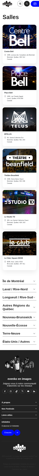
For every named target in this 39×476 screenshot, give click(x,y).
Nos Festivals (8, 409)
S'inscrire (7, 433)
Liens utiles (7, 415)
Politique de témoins (27, 467)
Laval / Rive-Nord (15, 289)
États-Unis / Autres (16, 341)
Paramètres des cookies (19, 469)
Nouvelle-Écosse (15, 325)
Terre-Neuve (11, 333)
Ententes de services (27, 464)
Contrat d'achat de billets (11, 467)
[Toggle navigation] (20, 4)
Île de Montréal (13, 281)
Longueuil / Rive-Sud (18, 297)
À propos (6, 402)
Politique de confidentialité (11, 464)
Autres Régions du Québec (16, 307)
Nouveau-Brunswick (17, 317)
